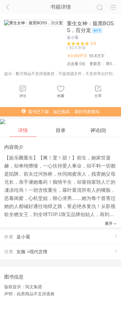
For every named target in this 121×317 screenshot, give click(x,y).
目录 (61, 130)
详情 (23, 130)
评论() (98, 130)
